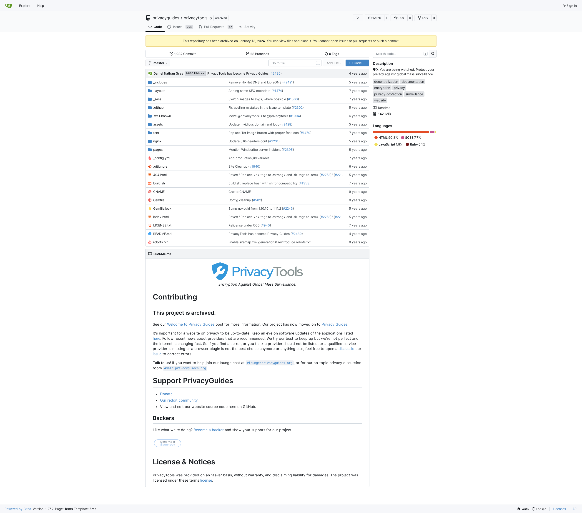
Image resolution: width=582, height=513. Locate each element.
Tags (334, 54)
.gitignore (160, 166)
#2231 (273, 141)
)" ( (332, 175)
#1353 (304, 183)
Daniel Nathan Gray (168, 73)
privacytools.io (198, 18)
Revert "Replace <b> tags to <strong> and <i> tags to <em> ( (274, 175)
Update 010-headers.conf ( (248, 141)
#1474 (277, 91)
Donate (166, 394)
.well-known (162, 116)
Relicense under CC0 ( (245, 225)
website (380, 100)
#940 (266, 225)
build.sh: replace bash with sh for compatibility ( (264, 183)
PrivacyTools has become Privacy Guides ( (239, 73)
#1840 (254, 166)
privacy (399, 88)
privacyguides (166, 18)
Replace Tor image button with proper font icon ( (264, 133)
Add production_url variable (248, 158)
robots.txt (160, 242)
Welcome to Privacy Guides (190, 324)
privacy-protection (388, 94)
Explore (24, 6)
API (574, 509)
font (156, 133)
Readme (384, 108)
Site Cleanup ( (238, 166)
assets (158, 124)
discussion (347, 348)
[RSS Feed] (358, 18)
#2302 (298, 107)
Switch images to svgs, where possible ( (258, 99)
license (206, 480)
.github (158, 107)
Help (40, 6)
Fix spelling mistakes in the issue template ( (260, 107)
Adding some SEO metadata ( (250, 91)
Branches (259, 54)
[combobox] (294, 63)
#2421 (288, 82)
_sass (157, 99)
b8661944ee (195, 73)
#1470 (305, 133)
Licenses (559, 509)
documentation (413, 81)
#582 (257, 200)
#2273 (325, 175)
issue (157, 354)
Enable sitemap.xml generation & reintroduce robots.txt (269, 242)
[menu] (523, 509)
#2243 (288, 208)
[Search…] (432, 54)
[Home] (8, 6)
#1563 (293, 99)
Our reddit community (179, 400)
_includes (160, 82)
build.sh (159, 183)
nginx (157, 141)
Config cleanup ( (240, 200)
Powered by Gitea (18, 509)
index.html (161, 217)
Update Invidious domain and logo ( (254, 124)
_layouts (159, 91)
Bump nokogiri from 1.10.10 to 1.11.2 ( (255, 208)
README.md (162, 234)
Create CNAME (239, 192)
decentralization (386, 81)
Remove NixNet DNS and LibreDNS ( (255, 82)
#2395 (288, 149)
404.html (160, 175)
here (156, 338)
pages (158, 149)
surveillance (414, 94)
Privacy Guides (334, 324)
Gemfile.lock (162, 208)
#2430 (276, 73)
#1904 (295, 116)
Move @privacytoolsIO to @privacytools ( (259, 116)
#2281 (339, 175)
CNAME (159, 192)
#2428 (286, 124)
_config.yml (161, 158)
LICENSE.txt (162, 225)
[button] (374, 18)
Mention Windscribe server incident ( (255, 149)
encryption (382, 88)
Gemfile (158, 200)
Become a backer (209, 430)
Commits (185, 54)
